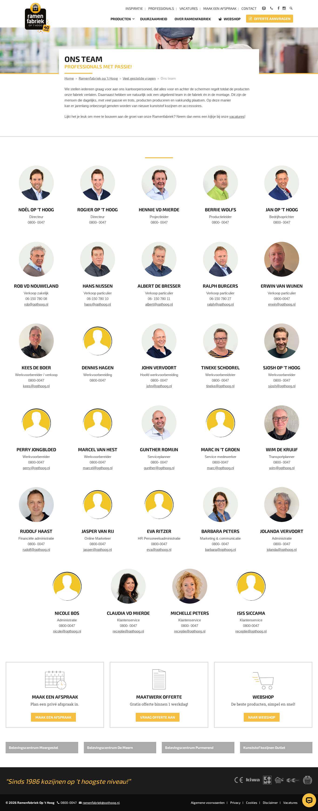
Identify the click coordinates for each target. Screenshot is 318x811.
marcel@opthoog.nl (97, 468)
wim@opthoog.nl (281, 468)
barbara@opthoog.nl (220, 550)
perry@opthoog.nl (36, 468)
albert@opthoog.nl (159, 304)
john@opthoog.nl (159, 386)
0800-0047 (69, 802)
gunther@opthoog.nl (159, 468)
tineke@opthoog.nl (220, 386)
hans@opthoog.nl (97, 304)
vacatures (236, 116)
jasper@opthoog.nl (97, 550)
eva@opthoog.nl (159, 550)
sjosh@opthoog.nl (281, 386)
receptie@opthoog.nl (128, 631)
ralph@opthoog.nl (220, 304)
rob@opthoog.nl (36, 304)
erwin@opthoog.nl (281, 304)
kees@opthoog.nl (36, 386)
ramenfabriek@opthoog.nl (101, 802)
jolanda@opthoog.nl (282, 550)
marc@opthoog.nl (220, 468)
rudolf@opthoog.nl (36, 550)
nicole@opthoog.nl (67, 631)
